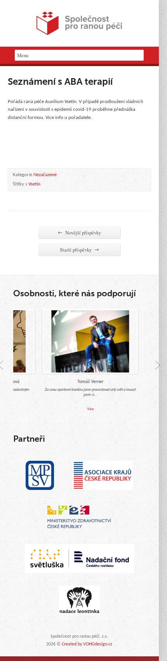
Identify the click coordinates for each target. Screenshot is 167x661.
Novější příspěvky (79, 232)
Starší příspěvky (79, 249)
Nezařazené (45, 174)
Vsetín (34, 184)
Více (87, 409)
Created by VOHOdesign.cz (87, 644)
